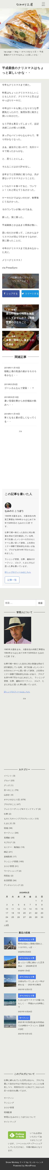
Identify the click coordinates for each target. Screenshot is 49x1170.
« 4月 (6, 925)
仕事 (6, 813)
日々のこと (9, 790)
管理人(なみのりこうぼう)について (20, 1117)
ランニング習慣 (11, 861)
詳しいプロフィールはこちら (18, 572)
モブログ (8, 842)
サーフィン (9, 832)
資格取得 (8, 856)
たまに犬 (8, 823)
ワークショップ (11, 870)
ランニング (9, 1102)
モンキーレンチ (36, 1162)
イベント (8, 775)
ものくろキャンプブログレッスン (19, 818)
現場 (6, 828)
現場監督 (8, 1112)
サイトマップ (10, 1121)
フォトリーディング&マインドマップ (21, 809)
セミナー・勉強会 (12, 847)
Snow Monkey (12, 1162)
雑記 (6, 851)
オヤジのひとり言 (12, 799)
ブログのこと (10, 804)
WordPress (30, 1165)
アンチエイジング (12, 885)
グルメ (7, 780)
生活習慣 (8, 880)
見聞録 (7, 837)
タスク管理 (9, 866)
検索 (40, 602)
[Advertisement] (24, 460)
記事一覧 (12, 579)
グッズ (7, 785)
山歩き (7, 794)
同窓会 (7, 875)
